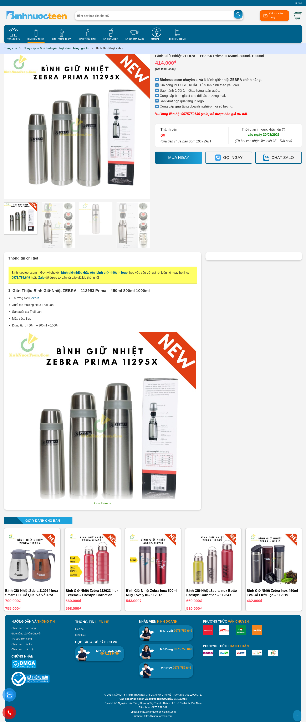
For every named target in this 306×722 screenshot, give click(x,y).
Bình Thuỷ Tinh (87, 39)
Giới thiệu (80, 635)
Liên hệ (79, 629)
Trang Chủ (13, 39)
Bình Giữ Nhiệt (36, 39)
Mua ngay (178, 157)
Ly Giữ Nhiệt (110, 39)
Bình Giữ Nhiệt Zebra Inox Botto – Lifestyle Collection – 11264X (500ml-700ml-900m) (213, 593)
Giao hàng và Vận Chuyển (26, 633)
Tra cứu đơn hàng (21, 638)
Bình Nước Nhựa (61, 39)
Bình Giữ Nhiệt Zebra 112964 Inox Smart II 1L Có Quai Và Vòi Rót (31, 593)
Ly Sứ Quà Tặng (135, 39)
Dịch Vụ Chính (177, 39)
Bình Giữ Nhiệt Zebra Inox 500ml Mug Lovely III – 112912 (151, 593)
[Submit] (238, 14)
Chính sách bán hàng (23, 628)
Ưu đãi (155, 39)
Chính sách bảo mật (22, 649)
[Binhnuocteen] (36, 15)
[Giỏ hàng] (298, 15)
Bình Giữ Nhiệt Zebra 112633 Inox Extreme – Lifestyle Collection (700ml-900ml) (92, 593)
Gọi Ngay (233, 157)
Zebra (35, 298)
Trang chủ (10, 48)
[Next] (141, 126)
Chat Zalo (282, 157)
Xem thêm (101, 503)
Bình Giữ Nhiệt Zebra (109, 48)
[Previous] (13, 126)
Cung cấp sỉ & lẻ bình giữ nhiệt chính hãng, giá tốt (56, 48)
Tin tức (297, 3)
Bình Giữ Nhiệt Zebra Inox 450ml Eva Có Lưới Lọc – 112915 (272, 593)
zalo (205, 114)
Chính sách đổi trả (21, 644)
